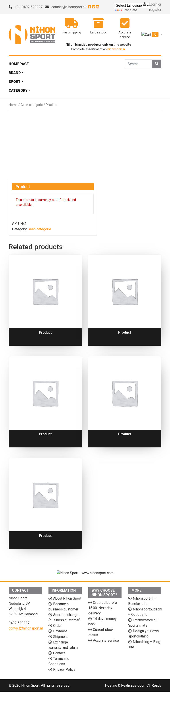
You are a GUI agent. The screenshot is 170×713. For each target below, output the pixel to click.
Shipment (60, 637)
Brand (15, 73)
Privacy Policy (64, 669)
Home (13, 105)
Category (18, 90)
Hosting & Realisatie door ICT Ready (133, 685)
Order (57, 626)
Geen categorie (32, 105)
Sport (15, 82)
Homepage (19, 64)
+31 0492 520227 (28, 7)
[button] (151, 34)
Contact (59, 653)
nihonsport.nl (116, 49)
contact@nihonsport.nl (68, 7)
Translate (130, 10)
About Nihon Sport (67, 598)
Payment (60, 631)
